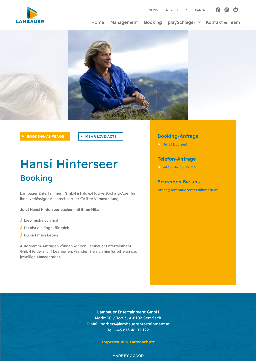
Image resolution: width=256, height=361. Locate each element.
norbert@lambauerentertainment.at (135, 323)
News (153, 10)
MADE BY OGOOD (128, 355)
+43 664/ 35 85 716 (179, 167)
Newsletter (176, 10)
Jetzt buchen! (175, 144)
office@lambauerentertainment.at (188, 190)
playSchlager (181, 22)
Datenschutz (142, 341)
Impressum (112, 341)
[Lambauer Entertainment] (30, 14)
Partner (202, 10)
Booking (153, 22)
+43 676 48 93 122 (132, 329)
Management (124, 22)
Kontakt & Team (223, 22)
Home (97, 22)
